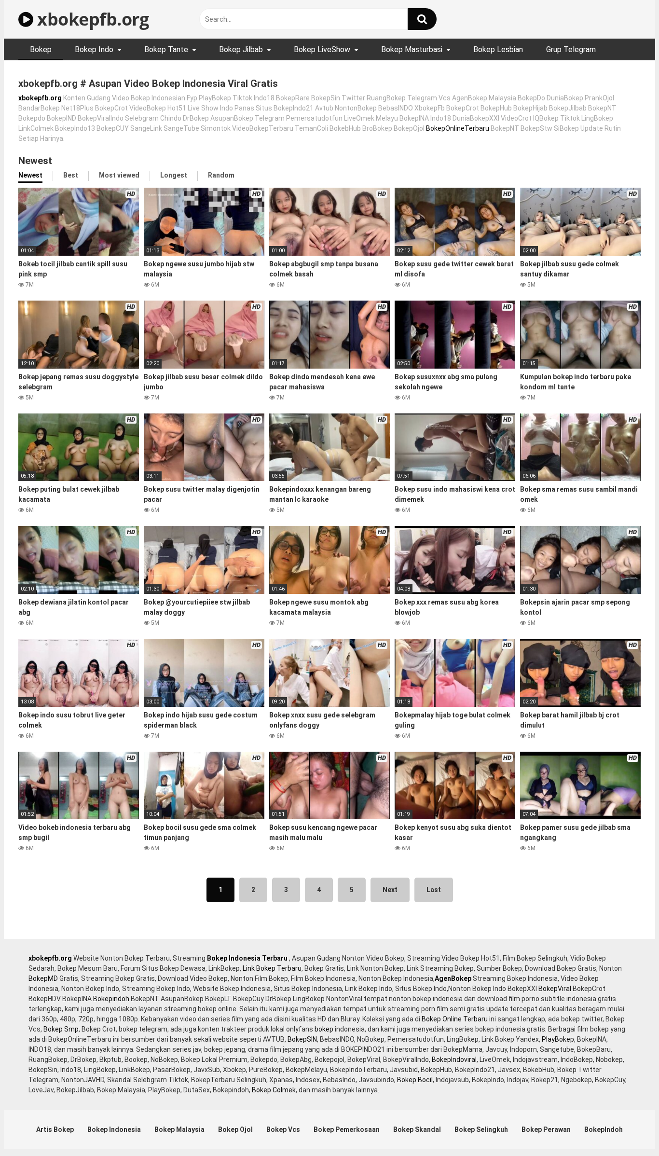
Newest (30, 175)
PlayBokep (558, 1039)
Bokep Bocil (415, 1080)
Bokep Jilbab (241, 49)
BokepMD (43, 978)
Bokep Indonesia (114, 1129)
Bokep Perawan (546, 1129)
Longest (173, 175)
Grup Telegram (571, 49)
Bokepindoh (111, 999)
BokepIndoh (603, 1129)
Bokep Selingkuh (481, 1129)
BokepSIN (302, 1039)
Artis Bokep (55, 1129)
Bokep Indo (94, 49)
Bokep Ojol (235, 1129)
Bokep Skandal (417, 1129)
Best (70, 175)
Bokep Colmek (274, 1090)
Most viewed (119, 175)
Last (433, 890)
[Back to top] (627, 1127)
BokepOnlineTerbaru (457, 128)
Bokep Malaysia (179, 1129)
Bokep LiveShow (322, 49)
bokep (324, 1029)
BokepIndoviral (454, 1059)
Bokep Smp (61, 1029)
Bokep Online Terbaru (455, 1019)
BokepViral (554, 988)
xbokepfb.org (91, 19)
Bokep (41, 49)
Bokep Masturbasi (411, 49)
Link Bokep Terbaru (272, 968)
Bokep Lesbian (498, 49)
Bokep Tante (166, 49)
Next (390, 890)
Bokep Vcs (283, 1129)
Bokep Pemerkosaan (347, 1129)
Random (221, 175)
